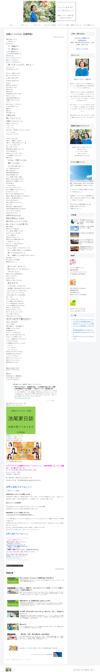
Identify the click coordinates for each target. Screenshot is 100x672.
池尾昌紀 (13, 51)
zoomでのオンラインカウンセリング (15, 545)
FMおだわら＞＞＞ (77, 191)
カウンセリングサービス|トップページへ (83, 319)
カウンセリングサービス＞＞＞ (14, 557)
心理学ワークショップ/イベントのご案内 (83, 323)
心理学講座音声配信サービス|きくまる (83, 330)
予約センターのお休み (82, 48)
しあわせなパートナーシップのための (15, 565)
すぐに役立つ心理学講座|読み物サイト (83, 321)
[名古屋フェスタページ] (23, 450)
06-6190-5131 (82, 40)
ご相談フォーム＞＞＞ (76, 208)
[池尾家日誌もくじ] (20, 420)
